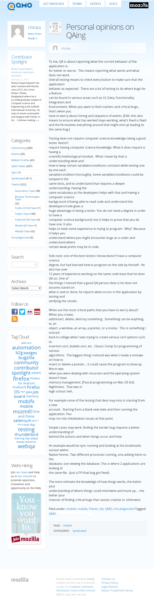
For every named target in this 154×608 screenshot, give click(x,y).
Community (18, 148)
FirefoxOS (19, 387)
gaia (29, 392)
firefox (21, 378)
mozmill (22, 411)
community (26, 362)
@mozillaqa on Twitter (22, 312)
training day (22, 438)
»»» (37, 120)
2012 (55, 31)
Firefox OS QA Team (26, 208)
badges (30, 352)
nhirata (65, 48)
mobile (82, 509)
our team (22, 472)
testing (26, 429)
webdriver (30, 441)
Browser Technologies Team (27, 198)
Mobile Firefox (20, 160)
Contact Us (108, 579)
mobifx (71, 509)
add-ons (26, 343)
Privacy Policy (109, 582)
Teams (77, 4)
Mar (55, 23)
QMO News (18, 166)
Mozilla (138, 5)
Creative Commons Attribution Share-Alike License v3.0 (75, 590)
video (34, 438)
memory (32, 396)
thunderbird (26, 434)
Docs (113, 4)
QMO (108, 509)
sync (34, 420)
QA (101, 509)
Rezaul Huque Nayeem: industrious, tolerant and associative (22, 72)
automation (26, 347)
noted (90, 579)
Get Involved (53, 4)
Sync (14, 172)
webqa (26, 446)
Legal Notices (109, 586)
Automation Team (25, 191)
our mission (25, 476)
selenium (22, 420)
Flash (22, 391)
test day (29, 424)
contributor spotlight (25, 370)
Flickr (30, 312)
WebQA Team (22, 231)
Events (95, 4)
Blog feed (15, 319)
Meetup (37, 312)
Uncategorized (124, 509)
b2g (19, 352)
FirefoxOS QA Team (26, 219)
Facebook (15, 312)
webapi (20, 441)
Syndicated (79, 531)
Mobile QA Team (24, 225)
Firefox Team (22, 214)
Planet (93, 509)
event (36, 372)
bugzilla (26, 357)
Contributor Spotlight (21, 59)
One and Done (29, 414)
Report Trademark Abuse (117, 590)
